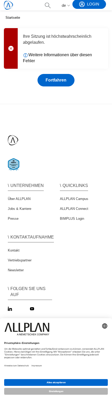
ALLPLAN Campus (74, 199)
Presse (13, 219)
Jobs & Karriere (19, 209)
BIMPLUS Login (72, 219)
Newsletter (16, 270)
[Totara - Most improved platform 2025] (15, 169)
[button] (47, 5)
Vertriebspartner (20, 260)
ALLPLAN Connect (74, 209)
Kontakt (14, 250)
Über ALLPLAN (19, 199)
